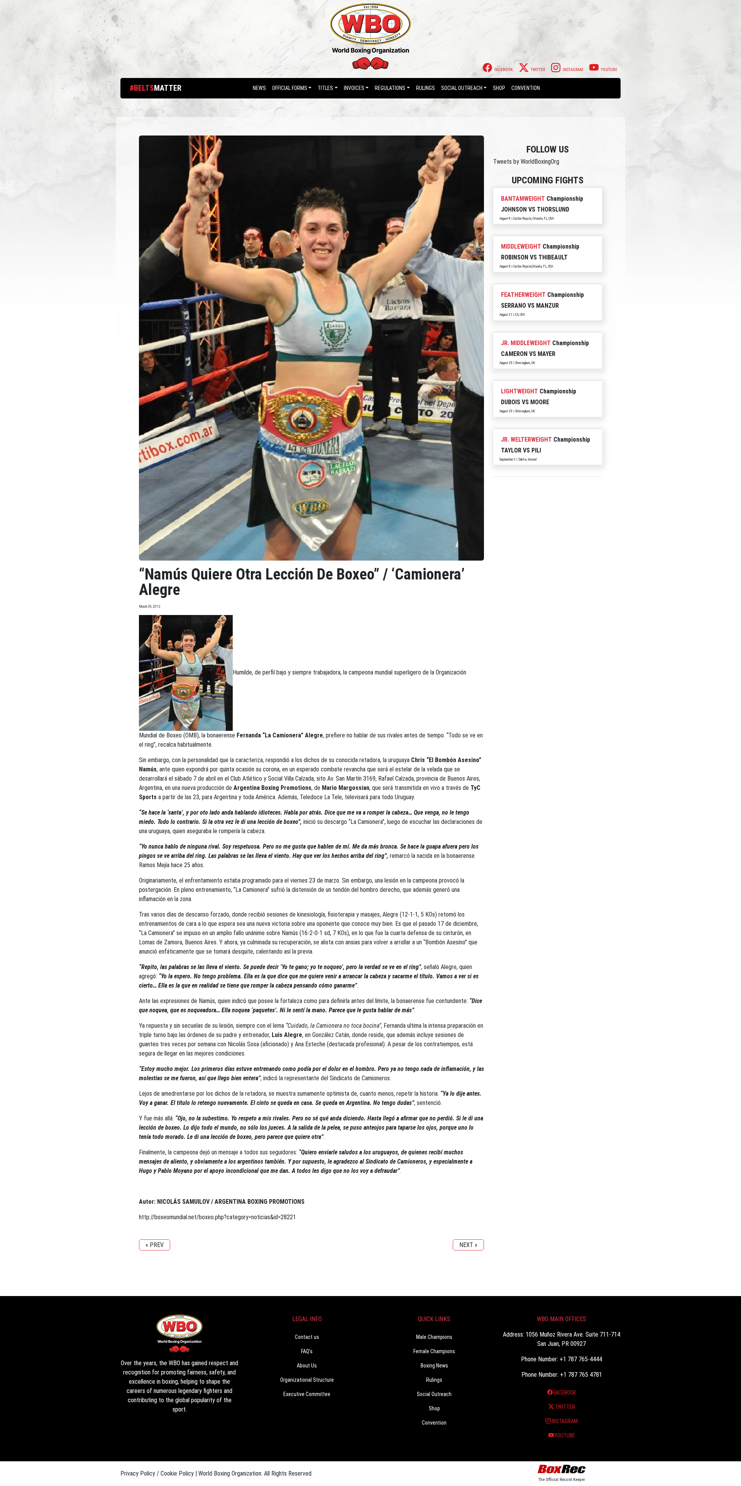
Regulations (390, 88)
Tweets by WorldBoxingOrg (526, 161)
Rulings (425, 88)
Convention (434, 1423)
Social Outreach (461, 88)
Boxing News (434, 1365)
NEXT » (468, 1245)
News (259, 88)
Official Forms (289, 88)
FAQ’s (307, 1351)
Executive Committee (306, 1394)
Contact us (307, 1337)
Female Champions (434, 1351)
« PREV (154, 1245)
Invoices (354, 88)
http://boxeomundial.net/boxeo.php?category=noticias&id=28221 (217, 1217)
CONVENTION (525, 88)
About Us (307, 1365)
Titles (325, 88)
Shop (499, 88)
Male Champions (434, 1337)
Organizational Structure (307, 1380)
